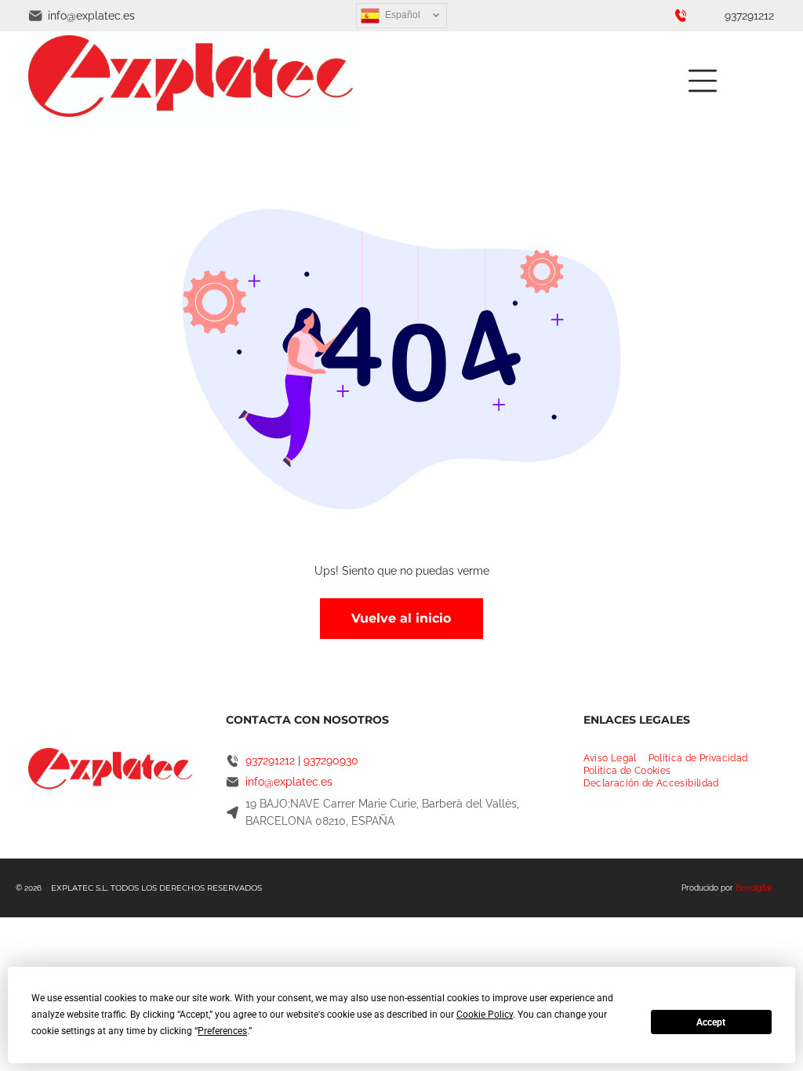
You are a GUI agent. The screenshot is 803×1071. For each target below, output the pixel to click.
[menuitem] (616, 758)
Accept (710, 1022)
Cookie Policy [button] (484, 1014)
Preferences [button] (222, 1031)
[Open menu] (703, 81)
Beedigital (754, 888)
